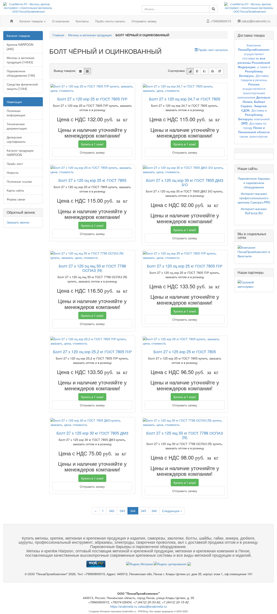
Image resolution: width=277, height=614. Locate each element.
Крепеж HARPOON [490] (20, 46)
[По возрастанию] (212, 71)
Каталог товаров (31, 21)
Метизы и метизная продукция (90, 35)
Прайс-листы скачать (110, 21)
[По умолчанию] (190, 71)
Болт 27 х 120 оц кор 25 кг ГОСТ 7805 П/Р (184, 266)
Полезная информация (16, 112)
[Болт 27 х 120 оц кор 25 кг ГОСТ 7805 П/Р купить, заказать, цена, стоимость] (185, 255)
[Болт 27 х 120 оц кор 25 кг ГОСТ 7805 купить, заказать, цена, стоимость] (92, 169)
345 (143, 511)
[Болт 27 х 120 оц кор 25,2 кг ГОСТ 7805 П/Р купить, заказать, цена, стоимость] (92, 341)
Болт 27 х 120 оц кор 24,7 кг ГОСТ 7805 (184, 99)
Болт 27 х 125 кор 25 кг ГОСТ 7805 (184, 351)
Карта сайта (15, 190)
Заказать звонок (18, 222)
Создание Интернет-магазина (105, 611)
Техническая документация (17, 126)
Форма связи (16, 199)
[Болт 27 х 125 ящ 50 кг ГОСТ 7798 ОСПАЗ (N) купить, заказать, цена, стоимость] (185, 422)
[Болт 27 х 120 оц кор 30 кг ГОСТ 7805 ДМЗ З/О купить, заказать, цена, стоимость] (185, 169)
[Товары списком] (80, 71)
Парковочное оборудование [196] (21, 73)
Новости (12, 172)
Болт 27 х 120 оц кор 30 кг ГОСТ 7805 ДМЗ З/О (184, 182)
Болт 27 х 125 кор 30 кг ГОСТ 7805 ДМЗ (92, 433)
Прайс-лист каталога (213, 50)
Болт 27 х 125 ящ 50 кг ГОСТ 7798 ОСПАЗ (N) (184, 435)
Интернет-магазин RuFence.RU (254, 211)
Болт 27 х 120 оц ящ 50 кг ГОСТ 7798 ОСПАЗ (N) (92, 268)
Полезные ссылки (19, 181)
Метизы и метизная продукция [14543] (20, 60)
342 (111, 511)
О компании (60, 21)
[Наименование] (197, 71)
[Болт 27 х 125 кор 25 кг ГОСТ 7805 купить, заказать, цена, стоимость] (185, 341)
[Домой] (11, 21)
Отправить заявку (144, 21)
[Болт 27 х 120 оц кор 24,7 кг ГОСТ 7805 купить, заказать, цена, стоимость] (185, 88)
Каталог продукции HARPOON (20, 152)
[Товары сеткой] (87, 71)
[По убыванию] (219, 71)
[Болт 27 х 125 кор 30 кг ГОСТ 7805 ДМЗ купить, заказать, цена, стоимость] (92, 422)
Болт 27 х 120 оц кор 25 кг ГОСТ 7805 (92, 180)
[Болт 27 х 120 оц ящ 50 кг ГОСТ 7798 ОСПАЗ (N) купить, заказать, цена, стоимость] (92, 255)
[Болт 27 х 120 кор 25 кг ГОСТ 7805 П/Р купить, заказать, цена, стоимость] (92, 88)
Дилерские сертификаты (16, 139)
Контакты (82, 21)
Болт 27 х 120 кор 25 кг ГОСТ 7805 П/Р (92, 99)
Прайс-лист (15, 163)
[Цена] (204, 71)
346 (154, 511)
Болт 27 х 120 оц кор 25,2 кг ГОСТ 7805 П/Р (92, 351)
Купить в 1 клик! (92, 144)
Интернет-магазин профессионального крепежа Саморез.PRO (254, 197)
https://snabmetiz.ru (123, 606)
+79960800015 (220, 21)
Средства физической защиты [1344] (22, 86)
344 (132, 511)
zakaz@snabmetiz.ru (255, 21)
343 (122, 511)
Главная (58, 35)
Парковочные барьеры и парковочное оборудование (254, 182)
